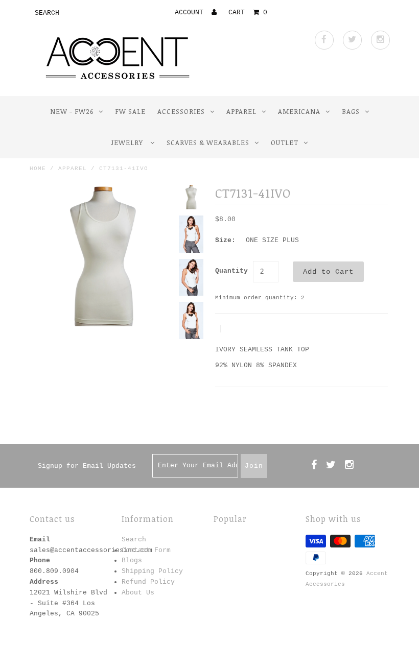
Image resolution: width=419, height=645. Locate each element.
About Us (138, 592)
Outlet (284, 142)
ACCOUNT (191, 12)
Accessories (181, 111)
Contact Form (146, 550)
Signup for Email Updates (87, 466)
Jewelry (128, 142)
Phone (40, 560)
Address (44, 582)
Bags (351, 111)
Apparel (241, 111)
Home (38, 168)
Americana (299, 111)
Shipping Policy (152, 571)
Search (134, 539)
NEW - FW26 (72, 111)
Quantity (231, 271)
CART (247, 12)
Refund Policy (148, 582)
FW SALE (130, 111)
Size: (225, 240)
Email (40, 539)
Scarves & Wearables (208, 142)
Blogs (132, 560)
